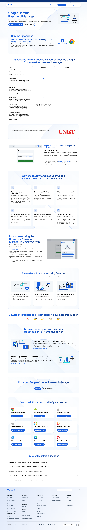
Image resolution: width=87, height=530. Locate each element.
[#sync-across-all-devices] (33, 192)
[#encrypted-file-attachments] (56, 294)
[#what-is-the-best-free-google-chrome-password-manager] (7, 471)
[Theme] (79, 525)
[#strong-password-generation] (10, 214)
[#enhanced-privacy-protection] (56, 192)
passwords (60, 161)
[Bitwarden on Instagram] (52, 525)
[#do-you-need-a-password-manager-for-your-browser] (42, 145)
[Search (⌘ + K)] (51, 4)
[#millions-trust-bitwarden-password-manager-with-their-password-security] (10, 39)
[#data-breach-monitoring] (33, 294)
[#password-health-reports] (10, 294)
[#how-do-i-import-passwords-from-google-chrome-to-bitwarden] (7, 480)
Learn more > (53, 0)
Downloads (41, 4)
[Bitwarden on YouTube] (46, 525)
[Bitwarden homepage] (12, 5)
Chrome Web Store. (14, 249)
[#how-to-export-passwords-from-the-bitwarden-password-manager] (7, 475)
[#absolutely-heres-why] (42, 150)
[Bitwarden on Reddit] (39, 525)
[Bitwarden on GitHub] (44, 525)
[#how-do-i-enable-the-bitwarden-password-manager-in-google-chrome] (7, 466)
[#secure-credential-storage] (33, 214)
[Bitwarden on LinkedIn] (48, 525)
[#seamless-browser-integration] (10, 192)
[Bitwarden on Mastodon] (55, 525)
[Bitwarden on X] (37, 525)
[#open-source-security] (56, 214)
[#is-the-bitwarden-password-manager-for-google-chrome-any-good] (7, 462)
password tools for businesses (36, 358)
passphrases (67, 161)
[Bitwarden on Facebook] (50, 525)
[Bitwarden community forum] (41, 525)
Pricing (36, 4)
